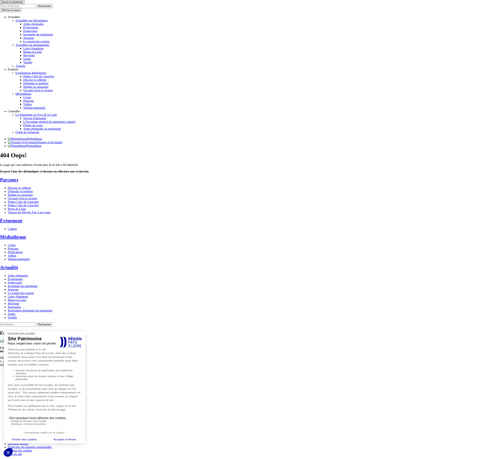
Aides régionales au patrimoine (42, 128)
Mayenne (29, 55)
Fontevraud (30, 31)
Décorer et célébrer (34, 79)
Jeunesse (28, 38)
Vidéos (27, 104)
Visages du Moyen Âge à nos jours (29, 212)
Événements (30, 27)
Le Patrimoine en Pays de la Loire (36, 114)
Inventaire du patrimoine (38, 34)
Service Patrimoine (34, 118)
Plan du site (15, 454)
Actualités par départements (32, 45)
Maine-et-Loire (32, 52)
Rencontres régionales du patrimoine (30, 310)
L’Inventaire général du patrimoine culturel (49, 121)
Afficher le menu (11, 10)
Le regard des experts (36, 41)
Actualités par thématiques (32, 20)
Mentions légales (18, 443)
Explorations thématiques (31, 72)
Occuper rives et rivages (38, 90)
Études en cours (33, 125)
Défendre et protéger (35, 83)
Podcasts (28, 100)
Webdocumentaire (34, 107)
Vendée (27, 62)
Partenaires (14, 307)
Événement (11, 220)
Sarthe (27, 59)
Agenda (20, 66)
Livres (27, 97)
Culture (12, 228)
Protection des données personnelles (30, 447)
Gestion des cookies (20, 450)
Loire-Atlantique (33, 48)
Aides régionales (33, 24)
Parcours (9, 179)
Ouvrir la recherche (12, 2)
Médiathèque (23, 93)
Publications (15, 252)
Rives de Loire (17, 208)
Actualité (9, 267)
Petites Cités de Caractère (38, 76)
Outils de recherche (27, 132)
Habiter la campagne (35, 86)
